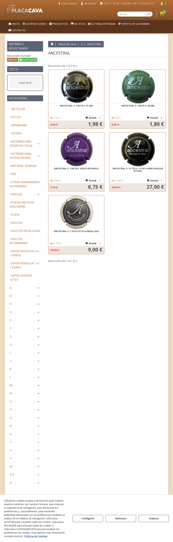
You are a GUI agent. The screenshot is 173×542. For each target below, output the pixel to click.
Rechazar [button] (120, 518)
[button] (25, 9)
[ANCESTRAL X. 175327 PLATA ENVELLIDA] (76, 212)
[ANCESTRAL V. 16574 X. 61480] (76, 87)
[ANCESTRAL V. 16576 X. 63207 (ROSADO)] (76, 149)
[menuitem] (67, 3)
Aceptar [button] (153, 518)
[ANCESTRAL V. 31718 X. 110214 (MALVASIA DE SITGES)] (138, 149)
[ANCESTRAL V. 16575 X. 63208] (138, 87)
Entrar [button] (13, 59)
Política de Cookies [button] (35, 536)
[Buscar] (149, 14)
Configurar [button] (88, 518)
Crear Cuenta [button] (29, 59)
